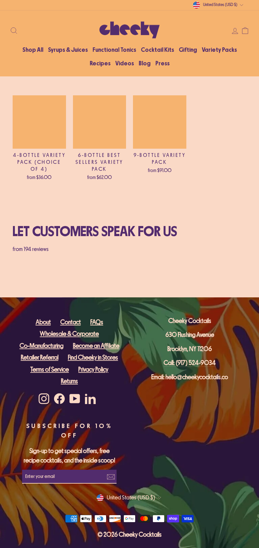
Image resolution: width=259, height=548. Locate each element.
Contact (70, 322)
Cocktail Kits (157, 50)
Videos (124, 63)
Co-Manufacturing (41, 345)
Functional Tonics (114, 50)
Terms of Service (49, 369)
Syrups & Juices (68, 50)
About (43, 322)
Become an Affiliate (96, 345)
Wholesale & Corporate (69, 334)
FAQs (96, 322)
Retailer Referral (39, 357)
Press (162, 63)
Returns (69, 381)
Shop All (32, 50)
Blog (145, 63)
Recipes (100, 63)
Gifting (188, 50)
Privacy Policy (93, 369)
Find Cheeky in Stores (93, 357)
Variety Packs (219, 50)
